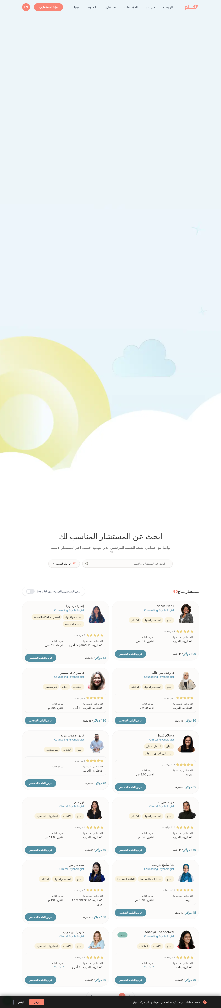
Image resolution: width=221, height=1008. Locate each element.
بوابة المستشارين (48, 7)
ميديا (77, 7)
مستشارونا (110, 7)
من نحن (150, 7)
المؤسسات (131, 7)
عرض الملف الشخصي (130, 654)
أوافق (36, 1002)
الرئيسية (168, 7)
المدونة (91, 7)
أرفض (21, 1002)
